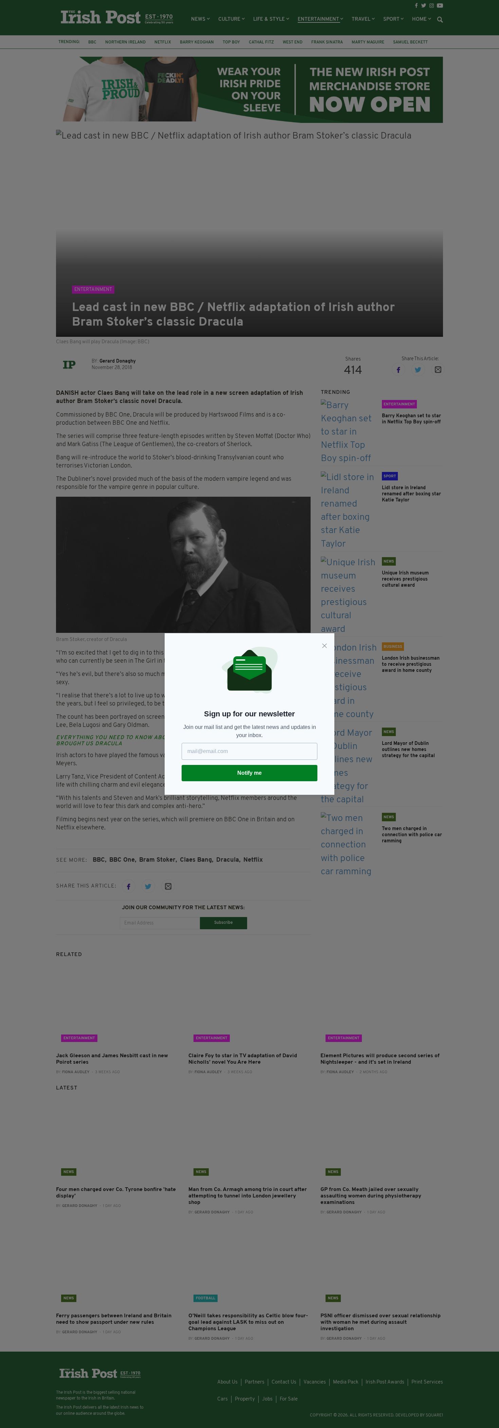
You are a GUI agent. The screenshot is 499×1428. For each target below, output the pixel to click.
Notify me (249, 773)
